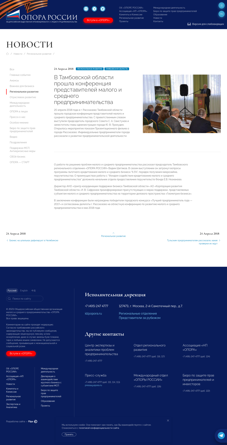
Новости (157, 18)
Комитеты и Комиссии (130, 14)
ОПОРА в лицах (19, 111)
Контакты (158, 21)
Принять (69, 434)
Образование (160, 14)
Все (12, 69)
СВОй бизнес (17, 156)
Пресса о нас (17, 117)
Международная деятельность (169, 7)
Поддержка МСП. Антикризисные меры (22, 150)
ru (221, 14)
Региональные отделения (138, 313)
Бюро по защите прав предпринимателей (175, 11)
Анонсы (14, 80)
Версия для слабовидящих (208, 24)
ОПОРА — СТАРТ (19, 162)
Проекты (123, 21)
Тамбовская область (117, 69)
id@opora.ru (93, 313)
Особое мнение (19, 122)
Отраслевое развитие (23, 97)
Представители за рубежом (139, 318)
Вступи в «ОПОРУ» (98, 20)
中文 (34, 290)
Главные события (20, 74)
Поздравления (18, 142)
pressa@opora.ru (93, 385)
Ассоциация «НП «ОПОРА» (133, 11)
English (24, 290)
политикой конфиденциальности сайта (99, 428)
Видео (13, 136)
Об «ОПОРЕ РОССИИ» (131, 7)
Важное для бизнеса (22, 86)
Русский (12, 290)
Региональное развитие (131, 18)
